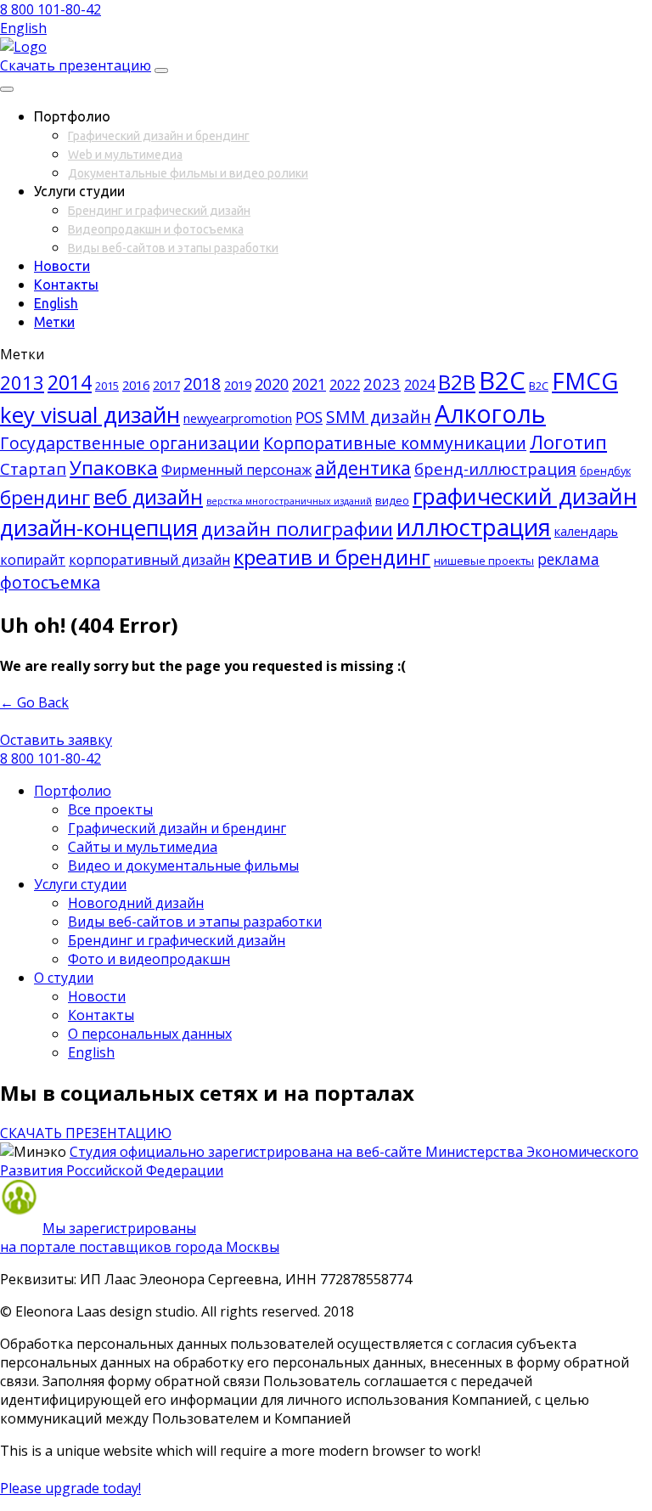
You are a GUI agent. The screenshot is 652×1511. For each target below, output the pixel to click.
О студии (63, 977)
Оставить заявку (56, 739)
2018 (202, 383)
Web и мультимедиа (125, 154)
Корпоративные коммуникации (394, 442)
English (23, 28)
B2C (502, 380)
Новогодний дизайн (136, 903)
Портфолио (72, 790)
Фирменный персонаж (236, 469)
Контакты (66, 284)
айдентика (363, 467)
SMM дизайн (378, 416)
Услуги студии (80, 884)
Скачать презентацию (75, 65)
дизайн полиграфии (297, 529)
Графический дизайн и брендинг (159, 136)
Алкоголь (490, 413)
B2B (456, 382)
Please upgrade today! (70, 1488)
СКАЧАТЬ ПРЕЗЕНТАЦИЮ (85, 1133)
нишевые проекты (484, 560)
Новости (62, 265)
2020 (272, 384)
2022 (344, 384)
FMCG (585, 380)
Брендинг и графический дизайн (159, 210)
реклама (568, 559)
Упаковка (114, 467)
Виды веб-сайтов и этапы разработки (173, 248)
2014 (70, 382)
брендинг (45, 497)
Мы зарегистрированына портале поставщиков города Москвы (139, 1237)
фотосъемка (50, 582)
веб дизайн (148, 496)
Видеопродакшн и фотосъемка (156, 229)
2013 (22, 382)
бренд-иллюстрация (495, 468)
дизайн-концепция (99, 528)
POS (309, 417)
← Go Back (34, 702)
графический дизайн (525, 496)
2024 (419, 384)
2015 (107, 385)
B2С (538, 385)
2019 (237, 384)
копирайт (32, 559)
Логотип (568, 442)
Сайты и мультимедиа (142, 846)
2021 (309, 384)
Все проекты (110, 809)
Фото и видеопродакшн (149, 959)
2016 (135, 384)
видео (392, 500)
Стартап (33, 468)
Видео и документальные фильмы (183, 865)
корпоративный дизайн (149, 559)
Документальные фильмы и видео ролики (188, 173)
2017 (166, 384)
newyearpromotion (237, 417)
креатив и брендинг (331, 557)
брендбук (605, 470)
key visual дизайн (90, 414)
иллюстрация (473, 527)
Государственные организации (130, 442)
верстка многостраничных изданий (289, 501)
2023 (382, 383)
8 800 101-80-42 (50, 9)
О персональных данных (150, 1033)
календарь (586, 530)
